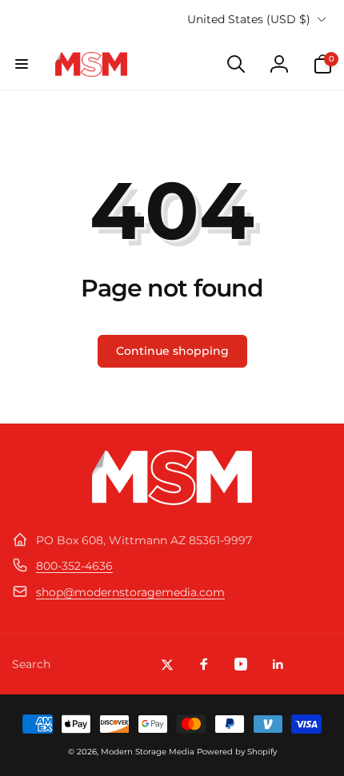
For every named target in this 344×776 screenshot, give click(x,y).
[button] (21, 64)
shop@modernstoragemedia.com (130, 592)
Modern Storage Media (147, 751)
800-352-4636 (74, 566)
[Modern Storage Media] (172, 500)
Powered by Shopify (237, 751)
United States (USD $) (248, 19)
